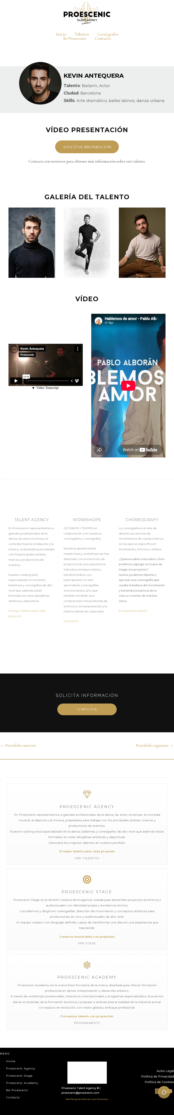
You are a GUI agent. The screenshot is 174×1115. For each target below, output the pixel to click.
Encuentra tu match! (133, 610)
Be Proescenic (17, 1090)
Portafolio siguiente (155, 745)
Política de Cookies (159, 1082)
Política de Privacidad (157, 1076)
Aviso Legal (165, 1071)
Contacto (13, 1097)
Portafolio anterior (18, 745)
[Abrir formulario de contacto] (164, 1092)
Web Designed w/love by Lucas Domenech (87, 1099)
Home (10, 1061)
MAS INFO (71, 621)
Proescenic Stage (19, 1075)
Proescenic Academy (22, 1083)
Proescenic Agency (20, 1068)
